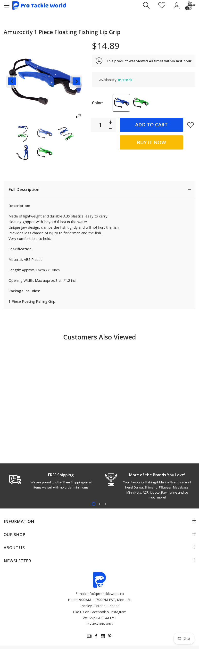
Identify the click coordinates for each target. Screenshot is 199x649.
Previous (12, 81)
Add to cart (151, 124)
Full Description (23, 189)
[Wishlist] (161, 5)
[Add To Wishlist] (190, 125)
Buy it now (151, 142)
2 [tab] (99, 504)
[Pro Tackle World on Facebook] (96, 636)
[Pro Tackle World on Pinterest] (109, 636)
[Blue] (121, 103)
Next (76, 81)
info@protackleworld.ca (105, 593)
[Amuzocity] (23, 133)
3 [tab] (105, 504)
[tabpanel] (52, 481)
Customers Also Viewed (99, 336)
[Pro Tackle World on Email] (89, 636)
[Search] (147, 5)
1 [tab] (93, 504)
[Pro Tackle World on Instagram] (103, 636)
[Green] (140, 103)
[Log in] (176, 5)
